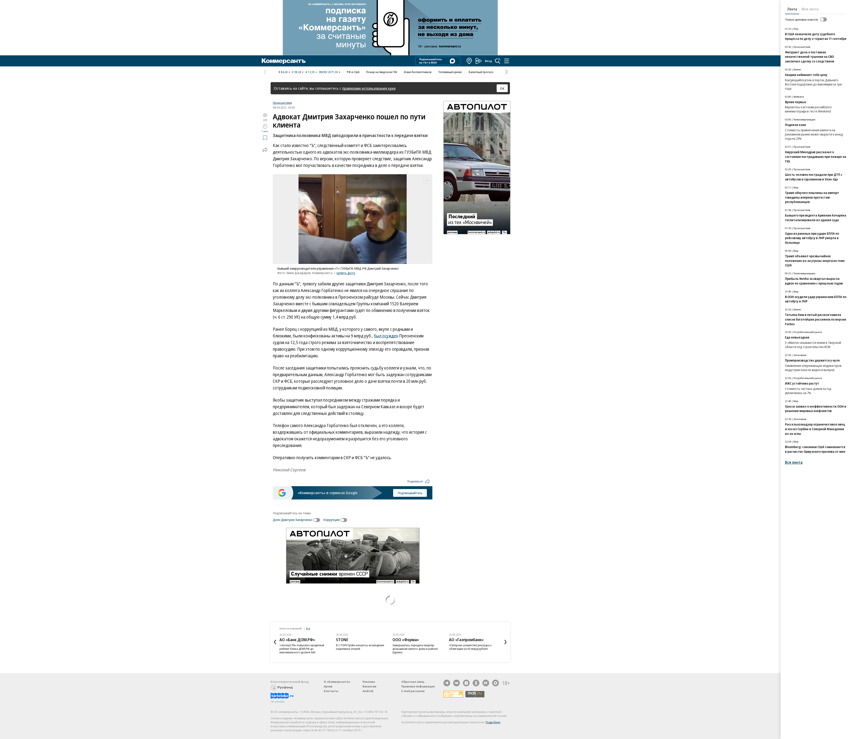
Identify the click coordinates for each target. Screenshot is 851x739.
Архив (328, 686)
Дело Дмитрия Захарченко (292, 519)
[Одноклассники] (476, 683)
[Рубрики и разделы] (506, 61)
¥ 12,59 (310, 72)
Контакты (331, 691)
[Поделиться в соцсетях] (265, 149)
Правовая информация (418, 686)
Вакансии (369, 686)
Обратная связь (412, 682)
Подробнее (493, 722)
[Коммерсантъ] (284, 61)
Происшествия (282, 103)
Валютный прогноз (481, 72)
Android (368, 691)
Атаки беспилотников (417, 72)
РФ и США (353, 72)
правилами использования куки (369, 88)
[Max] (495, 683)
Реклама (369, 682)
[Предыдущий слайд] (275, 642)
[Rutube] (485, 683)
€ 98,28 (296, 72)
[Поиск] (497, 61)
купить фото (346, 273)
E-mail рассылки (413, 691)
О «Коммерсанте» (337, 682)
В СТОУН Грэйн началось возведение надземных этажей (360, 647)
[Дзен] (466, 683)
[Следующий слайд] (505, 642)
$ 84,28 (283, 72)
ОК (502, 88)
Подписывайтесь (410, 493)
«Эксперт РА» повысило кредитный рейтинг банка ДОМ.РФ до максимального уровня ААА (301, 648)
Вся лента (793, 462)
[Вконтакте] (456, 683)
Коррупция (331, 519)
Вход (488, 61)
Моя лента (809, 9)
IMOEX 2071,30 (328, 72)
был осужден (386, 336)
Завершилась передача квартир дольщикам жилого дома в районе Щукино (415, 648)
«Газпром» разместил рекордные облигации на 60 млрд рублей (470, 647)
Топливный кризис (450, 72)
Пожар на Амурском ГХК (381, 72)
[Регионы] (469, 61)
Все (308, 628)
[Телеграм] (446, 683)
